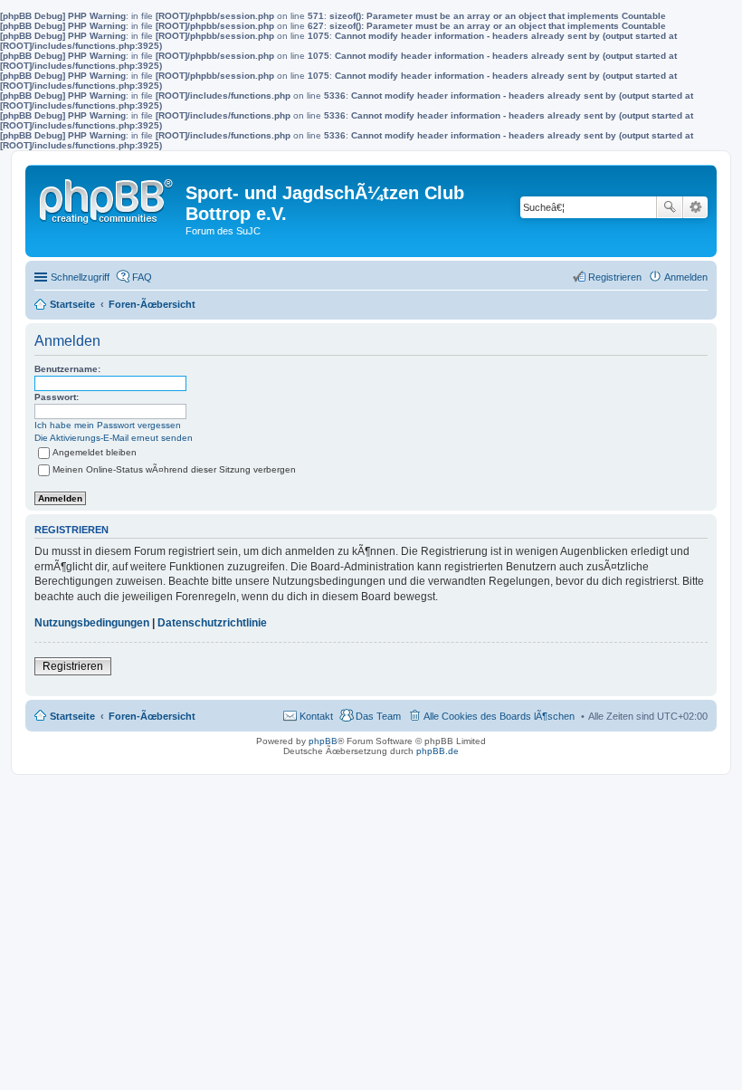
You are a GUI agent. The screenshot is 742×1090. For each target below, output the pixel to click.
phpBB (323, 741)
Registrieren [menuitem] (615, 277)
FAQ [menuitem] (142, 277)
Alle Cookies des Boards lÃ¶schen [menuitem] (499, 716)
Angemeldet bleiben (94, 452)
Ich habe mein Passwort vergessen (107, 425)
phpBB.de (437, 751)
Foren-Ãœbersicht (152, 716)
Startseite (72, 716)
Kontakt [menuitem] (316, 716)
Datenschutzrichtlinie (212, 623)
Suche (669, 207)
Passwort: (56, 397)
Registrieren (73, 666)
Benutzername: (67, 369)
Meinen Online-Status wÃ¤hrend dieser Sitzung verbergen (174, 469)
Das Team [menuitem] (378, 716)
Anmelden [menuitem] (686, 277)
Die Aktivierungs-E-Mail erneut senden (113, 438)
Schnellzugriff (80, 277)
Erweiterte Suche (695, 207)
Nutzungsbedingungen (91, 623)
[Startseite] (108, 197)
